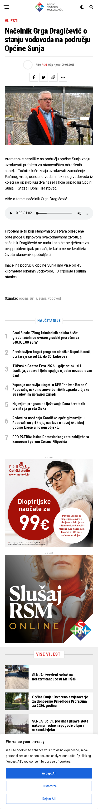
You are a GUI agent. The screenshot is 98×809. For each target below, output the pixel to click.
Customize (49, 786)
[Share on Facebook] (33, 77)
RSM (44, 64)
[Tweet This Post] (43, 77)
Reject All (49, 799)
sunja (42, 298)
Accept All (49, 773)
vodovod (54, 298)
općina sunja (28, 298)
